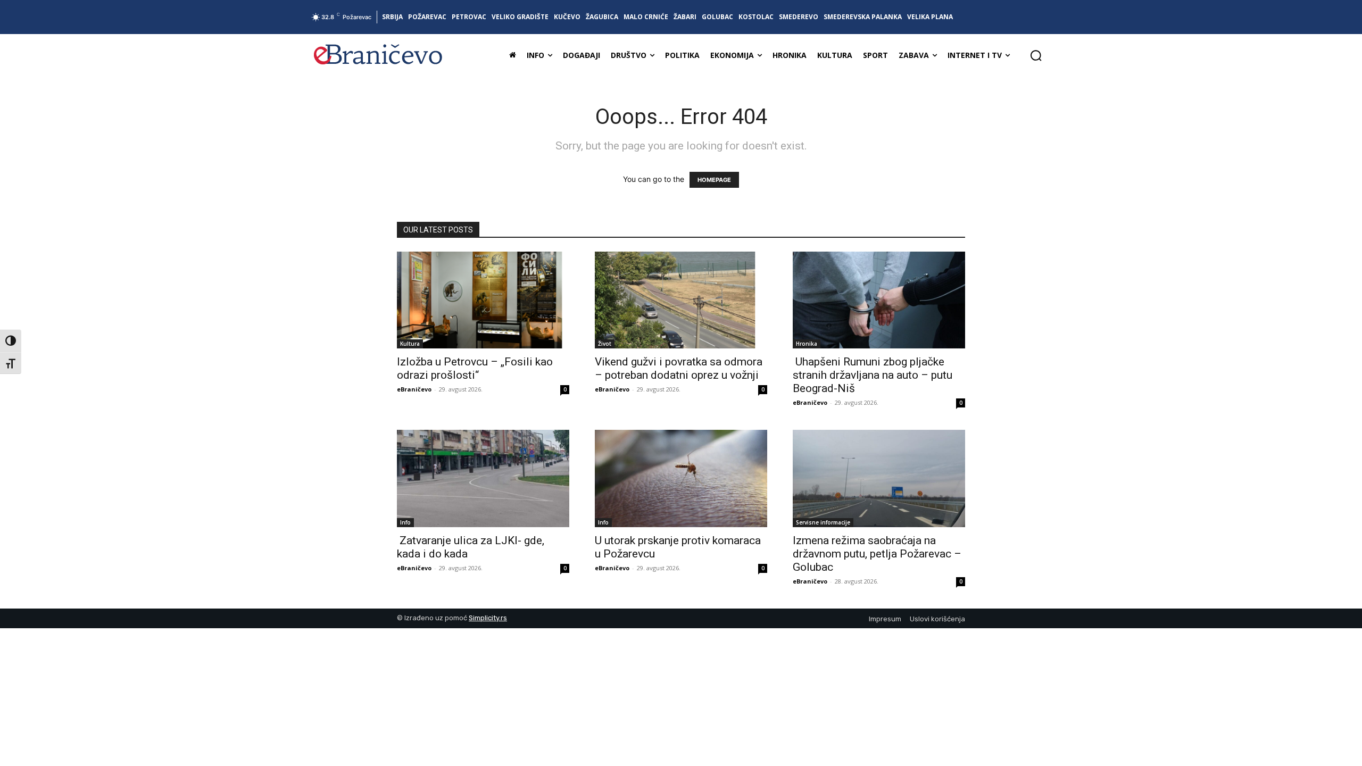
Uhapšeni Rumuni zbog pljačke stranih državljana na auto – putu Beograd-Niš (872, 375)
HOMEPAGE (714, 180)
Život (604, 343)
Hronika (806, 343)
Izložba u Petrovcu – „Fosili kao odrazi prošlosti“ (475, 368)
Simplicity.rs (488, 618)
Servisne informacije (823, 522)
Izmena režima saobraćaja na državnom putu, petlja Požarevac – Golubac (877, 553)
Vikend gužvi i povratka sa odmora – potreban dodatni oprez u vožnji (678, 368)
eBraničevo (414, 389)
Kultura (410, 343)
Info (405, 522)
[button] (1035, 55)
